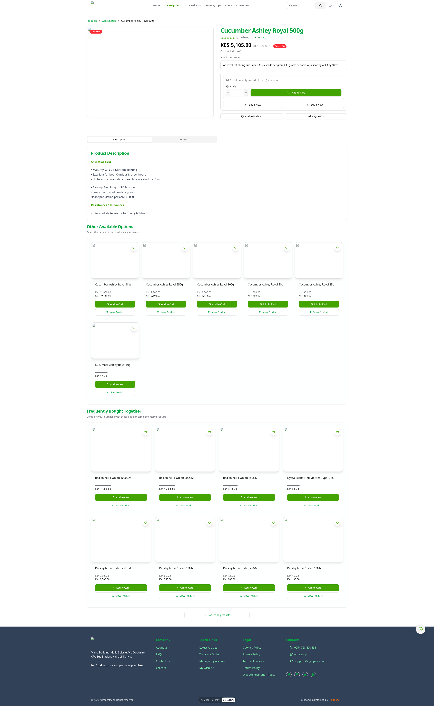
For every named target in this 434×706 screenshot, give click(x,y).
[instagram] (297, 674)
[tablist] (152, 139)
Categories (173, 5)
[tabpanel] (217, 183)
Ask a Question (316, 116)
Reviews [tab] (184, 139)
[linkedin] (313, 674)
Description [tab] (119, 139)
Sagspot (335, 699)
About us (161, 647)
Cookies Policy (252, 647)
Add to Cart (298, 92)
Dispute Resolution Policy (259, 675)
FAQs (159, 654)
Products (92, 20)
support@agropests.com (291, 661)
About (228, 5)
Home (156, 5)
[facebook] (289, 674)
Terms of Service (253, 661)
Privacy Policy (251, 654)
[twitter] (305, 674)
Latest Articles (208, 647)
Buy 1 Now (255, 104)
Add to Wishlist (253, 116)
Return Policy (251, 668)
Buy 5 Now (317, 104)
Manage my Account (212, 661)
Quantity (231, 86)
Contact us (242, 5)
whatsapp (291, 654)
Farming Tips (213, 5)
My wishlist (206, 668)
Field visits (195, 5)
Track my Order (209, 654)
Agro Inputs (109, 20)
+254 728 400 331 (291, 647)
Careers (161, 668)
